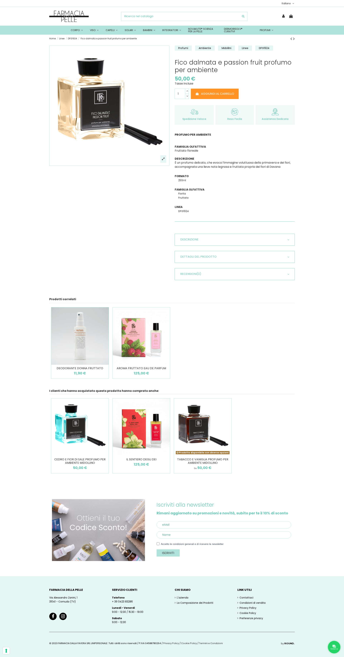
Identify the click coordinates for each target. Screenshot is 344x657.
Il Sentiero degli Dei (141, 459)
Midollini (226, 48)
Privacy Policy (248, 608)
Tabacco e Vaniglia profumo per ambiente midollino (202, 461)
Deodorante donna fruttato (80, 368)
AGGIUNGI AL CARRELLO (217, 94)
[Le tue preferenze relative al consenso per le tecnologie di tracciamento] (6, 650)
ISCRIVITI (168, 553)
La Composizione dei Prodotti (195, 603)
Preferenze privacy (251, 618)
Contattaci (246, 597)
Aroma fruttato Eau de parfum (141, 368)
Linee (245, 48)
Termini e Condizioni (211, 643)
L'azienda (182, 597)
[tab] (235, 240)
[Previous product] (291, 39)
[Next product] (294, 39)
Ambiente (205, 48)
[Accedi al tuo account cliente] (283, 16)
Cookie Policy (248, 613)
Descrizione (189, 239)
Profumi (183, 48)
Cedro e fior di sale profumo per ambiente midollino (80, 461)
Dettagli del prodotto (198, 257)
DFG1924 (264, 48)
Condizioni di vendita (253, 603)
